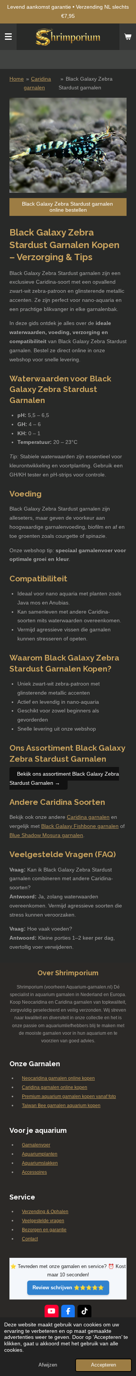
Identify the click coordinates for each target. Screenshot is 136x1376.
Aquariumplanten (39, 1154)
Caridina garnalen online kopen (54, 1087)
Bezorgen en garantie (44, 1229)
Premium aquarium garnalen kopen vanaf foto (69, 1096)
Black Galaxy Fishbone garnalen (80, 826)
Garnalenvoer (36, 1145)
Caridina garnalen (88, 817)
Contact (30, 1239)
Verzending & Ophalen (45, 1211)
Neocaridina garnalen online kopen (58, 1078)
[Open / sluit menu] (8, 36)
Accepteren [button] (103, 1365)
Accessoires (34, 1172)
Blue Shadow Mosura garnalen (46, 835)
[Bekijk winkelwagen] (127, 36)
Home (16, 79)
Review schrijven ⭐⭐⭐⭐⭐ (68, 1287)
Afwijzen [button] (48, 1365)
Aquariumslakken (40, 1163)
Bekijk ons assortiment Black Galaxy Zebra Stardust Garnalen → (64, 778)
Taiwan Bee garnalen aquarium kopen (61, 1105)
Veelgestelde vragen (43, 1220)
